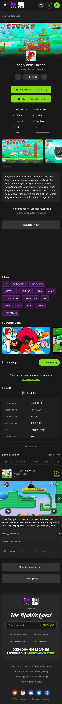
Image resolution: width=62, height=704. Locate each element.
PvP (17, 132)
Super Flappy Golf (25, 470)
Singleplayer (21, 109)
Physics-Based (35, 69)
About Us (15, 666)
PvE (17, 126)
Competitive (37, 284)
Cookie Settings (40, 676)
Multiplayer (41, 109)
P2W (44, 298)
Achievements (19, 284)
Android (33, 89)
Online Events (30, 298)
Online (39, 115)
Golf (25, 474)
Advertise (18, 671)
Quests (40, 305)
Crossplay (9, 291)
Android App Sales (22, 676)
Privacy (23, 681)
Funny (39, 291)
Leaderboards (11, 298)
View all (51, 454)
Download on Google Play (36, 671)
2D (5, 284)
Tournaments (10, 313)
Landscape (41, 121)
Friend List (25, 291)
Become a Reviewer (42, 666)
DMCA (39, 681)
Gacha (51, 291)
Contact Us (26, 666)
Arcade (22, 69)
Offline (19, 115)
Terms (31, 681)
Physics (8, 305)
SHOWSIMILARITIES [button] (11, 533)
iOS (33, 98)
